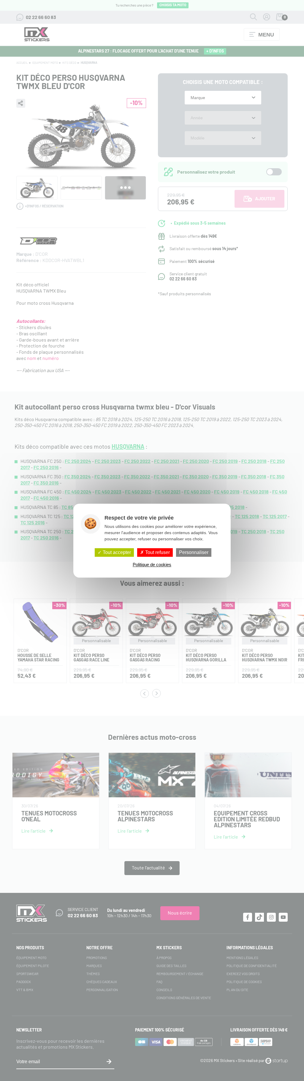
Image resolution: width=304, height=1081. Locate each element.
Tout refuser (157, 552)
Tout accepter (116, 552)
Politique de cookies (152, 564)
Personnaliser (193, 552)
